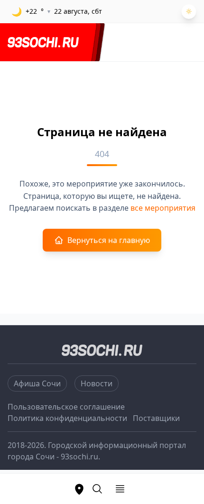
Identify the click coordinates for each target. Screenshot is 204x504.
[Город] (79, 488)
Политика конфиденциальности (67, 418)
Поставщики (156, 418)
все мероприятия (162, 208)
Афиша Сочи (37, 383)
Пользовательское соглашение (66, 406)
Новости (96, 383)
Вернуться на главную (108, 240)
